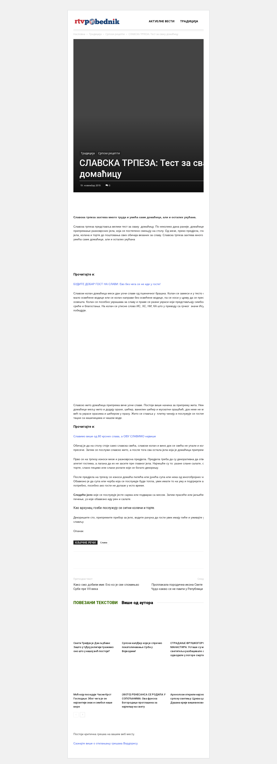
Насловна (79, 34)
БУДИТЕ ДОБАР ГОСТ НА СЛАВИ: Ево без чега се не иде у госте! (117, 284)
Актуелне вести (161, 21)
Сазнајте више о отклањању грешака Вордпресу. (105, 743)
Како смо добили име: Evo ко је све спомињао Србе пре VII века (106, 587)
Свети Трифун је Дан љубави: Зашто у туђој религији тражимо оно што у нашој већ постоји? (93, 647)
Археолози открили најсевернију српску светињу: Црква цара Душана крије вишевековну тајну (191, 698)
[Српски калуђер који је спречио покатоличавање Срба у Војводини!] (144, 624)
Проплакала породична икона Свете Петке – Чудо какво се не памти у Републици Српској (183, 587)
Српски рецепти (115, 34)
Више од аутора (137, 602)
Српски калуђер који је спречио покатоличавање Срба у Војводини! (142, 647)
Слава (103, 542)
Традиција (189, 21)
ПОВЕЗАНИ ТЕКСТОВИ (95, 602)
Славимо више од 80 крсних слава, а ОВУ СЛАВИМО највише (114, 436)
